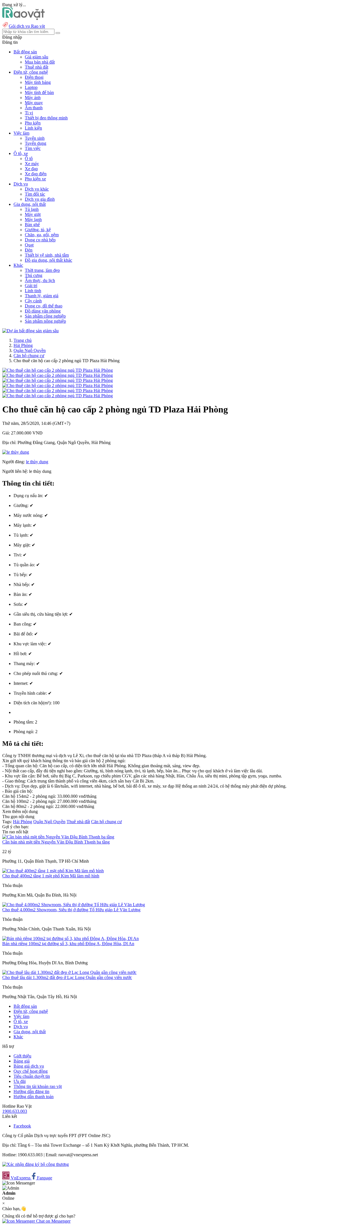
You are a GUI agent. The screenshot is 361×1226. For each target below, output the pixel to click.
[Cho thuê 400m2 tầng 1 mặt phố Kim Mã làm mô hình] (53, 870)
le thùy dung (37, 461)
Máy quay (34, 102)
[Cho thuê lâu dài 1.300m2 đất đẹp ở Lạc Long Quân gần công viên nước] (69, 972)
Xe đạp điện (36, 173)
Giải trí (31, 285)
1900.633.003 (14, 1111)
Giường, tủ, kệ (38, 229)
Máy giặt (33, 214)
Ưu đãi (20, 1081)
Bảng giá (22, 1061)
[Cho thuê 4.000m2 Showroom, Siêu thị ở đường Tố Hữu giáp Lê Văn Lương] (73, 904)
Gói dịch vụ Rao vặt (27, 26)
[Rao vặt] (23, 18)
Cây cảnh (33, 300)
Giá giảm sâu (36, 56)
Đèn (28, 250)
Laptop (31, 87)
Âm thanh (34, 107)
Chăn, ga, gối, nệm (42, 234)
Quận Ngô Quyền (30, 350)
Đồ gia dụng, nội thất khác (48, 260)
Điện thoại (34, 77)
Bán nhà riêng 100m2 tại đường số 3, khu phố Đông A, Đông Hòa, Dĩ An (68, 943)
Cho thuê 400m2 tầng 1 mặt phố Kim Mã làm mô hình (50, 875)
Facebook (22, 1126)
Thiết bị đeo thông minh (46, 117)
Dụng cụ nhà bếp (40, 239)
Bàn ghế (32, 224)
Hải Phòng (23, 345)
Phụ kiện (33, 123)
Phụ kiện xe (35, 178)
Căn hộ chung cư (29, 355)
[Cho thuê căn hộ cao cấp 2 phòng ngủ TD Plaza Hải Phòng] (57, 370)
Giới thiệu (22, 1056)
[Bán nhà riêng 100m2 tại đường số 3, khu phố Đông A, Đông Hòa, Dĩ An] (70, 938)
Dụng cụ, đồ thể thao (43, 305)
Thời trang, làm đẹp (42, 270)
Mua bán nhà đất (40, 62)
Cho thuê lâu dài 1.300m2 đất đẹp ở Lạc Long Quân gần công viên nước (67, 977)
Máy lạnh (33, 219)
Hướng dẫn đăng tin (31, 1091)
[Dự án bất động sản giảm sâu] (30, 330)
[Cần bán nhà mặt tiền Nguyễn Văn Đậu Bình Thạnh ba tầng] (58, 836)
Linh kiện (33, 128)
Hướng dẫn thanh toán (34, 1096)
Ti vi (29, 112)
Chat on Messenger (53, 1221)
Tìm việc (33, 148)
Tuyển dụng (35, 143)
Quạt (29, 244)
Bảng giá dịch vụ (29, 1066)
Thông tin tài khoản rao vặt (38, 1086)
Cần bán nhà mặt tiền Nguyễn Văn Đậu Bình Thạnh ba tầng (56, 842)
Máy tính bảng (38, 82)
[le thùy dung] (15, 452)
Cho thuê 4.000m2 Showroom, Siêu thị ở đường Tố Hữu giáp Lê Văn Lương (71, 909)
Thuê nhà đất (36, 67)
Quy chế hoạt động (31, 1071)
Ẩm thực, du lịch (40, 280)
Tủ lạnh (32, 209)
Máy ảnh (33, 97)
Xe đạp (31, 168)
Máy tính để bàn (39, 92)
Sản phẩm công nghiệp (45, 316)
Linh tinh (33, 290)
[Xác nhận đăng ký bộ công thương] (35, 1164)
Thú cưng (33, 275)
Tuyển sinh (35, 138)
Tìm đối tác (35, 194)
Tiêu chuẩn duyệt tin (32, 1076)
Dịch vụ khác (37, 189)
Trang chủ (23, 340)
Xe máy (32, 163)
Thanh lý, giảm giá (41, 295)
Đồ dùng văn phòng (43, 311)
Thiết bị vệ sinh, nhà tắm (47, 255)
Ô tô (29, 158)
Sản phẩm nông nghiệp (45, 321)
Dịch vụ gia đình (40, 199)
